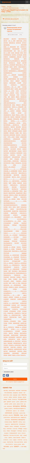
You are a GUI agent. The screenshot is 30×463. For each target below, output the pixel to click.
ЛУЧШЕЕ (24, 165)
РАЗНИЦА (23, 269)
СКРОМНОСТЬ (22, 287)
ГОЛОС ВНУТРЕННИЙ (20, 89)
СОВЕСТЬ (6, 301)
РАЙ (9, 271)
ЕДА (25, 115)
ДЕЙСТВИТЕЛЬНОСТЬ (9, 103)
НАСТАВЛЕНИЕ (22, 195)
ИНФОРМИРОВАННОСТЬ (10, 145)
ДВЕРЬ (17, 97)
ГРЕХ (18, 95)
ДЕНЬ (13, 105)
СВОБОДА (23, 283)
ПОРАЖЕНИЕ (23, 241)
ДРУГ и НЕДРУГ (9, 111)
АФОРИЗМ (23, 45)
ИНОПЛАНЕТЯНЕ (8, 143)
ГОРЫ (17, 93)
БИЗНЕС (21, 392)
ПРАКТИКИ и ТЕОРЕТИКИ (19, 251)
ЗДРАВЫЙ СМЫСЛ (17, 131)
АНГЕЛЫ (6, 43)
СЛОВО (24, 289)
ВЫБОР (18, 81)
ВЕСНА (5, 63)
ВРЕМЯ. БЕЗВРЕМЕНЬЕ (10, 79)
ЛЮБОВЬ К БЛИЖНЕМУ (10, 171)
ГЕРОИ (24, 83)
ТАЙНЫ (24, 315)
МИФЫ (14, 183)
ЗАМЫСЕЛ (23, 129)
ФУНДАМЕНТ (12, 337)
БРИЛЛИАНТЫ (7, 55)
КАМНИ (24, 149)
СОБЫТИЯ (13, 299)
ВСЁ (18, 79)
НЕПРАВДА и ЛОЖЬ (15, 201)
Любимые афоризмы (11, 19)
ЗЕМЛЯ (24, 131)
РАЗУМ (5, 271)
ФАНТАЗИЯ (6, 335)
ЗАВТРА (13, 127)
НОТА (10, 207)
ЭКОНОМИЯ (15, 353)
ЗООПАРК (23, 135)
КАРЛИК (6, 151)
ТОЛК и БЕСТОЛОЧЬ (18, 442)
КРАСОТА (23, 157)
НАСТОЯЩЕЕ (7, 197)
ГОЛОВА (24, 87)
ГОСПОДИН (23, 93)
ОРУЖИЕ (6, 219)
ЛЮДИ (20, 171)
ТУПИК (10, 323)
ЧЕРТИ (24, 343)
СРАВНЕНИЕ (7, 309)
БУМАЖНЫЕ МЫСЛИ (15, 57)
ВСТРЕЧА (6, 81)
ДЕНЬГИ (18, 105)
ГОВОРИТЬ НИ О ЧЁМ (12, 87)
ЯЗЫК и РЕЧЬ (16, 355)
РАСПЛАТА (14, 271)
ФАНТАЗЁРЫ (23, 333)
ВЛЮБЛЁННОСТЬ (15, 69)
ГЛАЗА (5, 85)
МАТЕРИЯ (16, 175)
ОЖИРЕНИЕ (14, 213)
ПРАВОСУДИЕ (7, 251)
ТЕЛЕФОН (23, 319)
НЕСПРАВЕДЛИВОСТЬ (9, 203)
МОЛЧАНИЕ (23, 185)
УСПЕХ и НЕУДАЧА (18, 329)
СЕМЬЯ (25, 435)
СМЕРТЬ (24, 293)
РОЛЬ (9, 279)
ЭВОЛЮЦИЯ (12, 351)
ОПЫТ (24, 217)
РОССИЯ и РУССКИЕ (14, 435)
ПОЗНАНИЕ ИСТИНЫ (11, 237)
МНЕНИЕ (19, 183)
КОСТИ (19, 155)
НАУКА (15, 197)
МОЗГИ (5, 185)
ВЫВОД (5, 399)
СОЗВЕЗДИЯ (23, 303)
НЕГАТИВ (23, 199)
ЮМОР (10, 355)
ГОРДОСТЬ (23, 91)
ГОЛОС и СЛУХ (9, 91)
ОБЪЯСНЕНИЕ (22, 211)
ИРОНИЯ (24, 145)
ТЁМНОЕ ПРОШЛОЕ (10, 321)
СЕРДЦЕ (6, 287)
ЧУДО (24, 347)
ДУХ (25, 113)
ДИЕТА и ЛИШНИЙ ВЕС (19, 107)
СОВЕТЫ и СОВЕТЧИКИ (11, 303)
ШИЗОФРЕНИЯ (18, 349)
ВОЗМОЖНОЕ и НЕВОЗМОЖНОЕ (17, 71)
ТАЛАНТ (6, 317)
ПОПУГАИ (14, 241)
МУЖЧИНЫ (23, 189)
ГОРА (17, 91)
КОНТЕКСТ (6, 153)
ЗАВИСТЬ (15, 410)
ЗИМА (17, 133)
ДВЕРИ (13, 97)
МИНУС (6, 183)
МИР (10, 183)
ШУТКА (24, 349)
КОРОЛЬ (12, 155)
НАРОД (20, 422)
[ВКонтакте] (4, 375)
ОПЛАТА (15, 215)
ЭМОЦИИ (23, 353)
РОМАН (15, 279)
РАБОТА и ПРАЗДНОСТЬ (12, 265)
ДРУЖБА (18, 111)
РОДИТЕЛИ (5, 435)
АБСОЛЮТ (6, 39)
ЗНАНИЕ (22, 410)
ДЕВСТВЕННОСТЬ (21, 99)
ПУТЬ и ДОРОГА (8, 263)
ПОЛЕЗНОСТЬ (7, 239)
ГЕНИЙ (19, 83)
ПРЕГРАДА (6, 253)
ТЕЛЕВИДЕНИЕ (7, 319)
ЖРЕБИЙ (24, 125)
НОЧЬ (14, 207)
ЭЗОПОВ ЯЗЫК (21, 351)
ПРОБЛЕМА (23, 255)
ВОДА (24, 69)
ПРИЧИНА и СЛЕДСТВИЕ (11, 255)
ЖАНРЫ (12, 117)
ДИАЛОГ (13, 401)
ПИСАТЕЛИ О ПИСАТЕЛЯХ (15, 229)
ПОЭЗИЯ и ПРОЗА (9, 247)
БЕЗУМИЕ (23, 49)
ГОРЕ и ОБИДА (9, 93)
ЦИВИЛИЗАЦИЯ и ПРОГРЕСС (12, 341)
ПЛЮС (17, 231)
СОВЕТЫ (24, 301)
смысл (24, 295)
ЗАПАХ (5, 131)
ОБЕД (18, 207)
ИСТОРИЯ (13, 149)
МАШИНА (23, 175)
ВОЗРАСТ (6, 397)
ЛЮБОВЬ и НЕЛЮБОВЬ (15, 169)
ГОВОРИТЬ (23, 85)
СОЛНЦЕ (13, 305)
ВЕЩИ (18, 63)
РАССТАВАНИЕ (22, 271)
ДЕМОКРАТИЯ (7, 105)
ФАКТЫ (11, 333)
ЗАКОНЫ (24, 127)
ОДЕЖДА (6, 213)
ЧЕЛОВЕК (9, 343)
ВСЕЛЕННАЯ (23, 79)
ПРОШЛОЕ (23, 259)
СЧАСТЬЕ (24, 313)
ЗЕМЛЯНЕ (6, 133)
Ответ (24, 221)
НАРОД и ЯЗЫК (13, 195)
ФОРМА (6, 337)
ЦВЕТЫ (24, 337)
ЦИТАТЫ (24, 341)
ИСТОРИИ (6, 149)
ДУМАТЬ (6, 113)
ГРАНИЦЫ (12, 95)
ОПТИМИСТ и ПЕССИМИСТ (12, 217)
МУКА (21, 191)
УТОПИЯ (17, 331)
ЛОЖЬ (5, 165)
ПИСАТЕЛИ (23, 227)
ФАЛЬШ (16, 333)
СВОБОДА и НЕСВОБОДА (12, 285)
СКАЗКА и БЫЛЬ (13, 287)
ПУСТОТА (6, 261)
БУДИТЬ (14, 55)
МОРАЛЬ (6, 187)
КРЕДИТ (6, 159)
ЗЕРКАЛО (12, 133)
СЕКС (21, 435)
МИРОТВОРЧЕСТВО (15, 417)
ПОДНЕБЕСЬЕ (22, 235)
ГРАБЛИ (6, 95)
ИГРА (5, 137)
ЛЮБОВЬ (24, 167)
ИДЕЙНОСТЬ (7, 139)
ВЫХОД (5, 83)
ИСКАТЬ (6, 147)
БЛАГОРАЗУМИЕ (8, 51)
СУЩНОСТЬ (17, 313)
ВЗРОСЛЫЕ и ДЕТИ (21, 65)
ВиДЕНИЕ (6, 67)
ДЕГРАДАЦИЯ (22, 101)
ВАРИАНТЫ (7, 59)
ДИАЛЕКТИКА (7, 107)
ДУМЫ (13, 113)
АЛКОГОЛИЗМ (12, 390)
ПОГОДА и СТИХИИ (10, 235)
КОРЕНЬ (6, 155)
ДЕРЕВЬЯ (24, 105)
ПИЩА (4, 428)
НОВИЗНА (23, 205)
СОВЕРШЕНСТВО (21, 299)
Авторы (9, 6)
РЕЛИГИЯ (23, 433)
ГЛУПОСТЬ (14, 85)
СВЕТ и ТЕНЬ (16, 283)
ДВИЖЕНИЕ (23, 97)
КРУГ (11, 159)
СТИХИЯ (6, 311)
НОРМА (6, 207)
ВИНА (11, 67)
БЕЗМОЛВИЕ (7, 49)
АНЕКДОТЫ (12, 43)
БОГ (15, 51)
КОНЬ (24, 153)
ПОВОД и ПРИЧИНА (15, 233)
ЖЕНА (5, 119)
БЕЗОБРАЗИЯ (15, 49)
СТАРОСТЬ (15, 309)
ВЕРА (25, 59)
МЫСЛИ (6, 193)
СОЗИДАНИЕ (7, 305)
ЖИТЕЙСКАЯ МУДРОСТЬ (11, 125)
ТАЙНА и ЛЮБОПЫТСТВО (12, 315)
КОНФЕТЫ (13, 153)
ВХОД (11, 81)
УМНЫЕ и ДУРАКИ (20, 327)
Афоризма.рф (6, 2)
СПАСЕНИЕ (23, 305)
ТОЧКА (5, 323)
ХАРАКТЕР (19, 337)
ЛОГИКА (24, 163)
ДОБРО (5, 109)
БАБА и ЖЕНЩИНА (10, 47)
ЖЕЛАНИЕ (17, 117)
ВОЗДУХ (6, 71)
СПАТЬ (5, 307)
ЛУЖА (14, 165)
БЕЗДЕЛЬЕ (15, 392)
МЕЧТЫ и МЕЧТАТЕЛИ (15, 179)
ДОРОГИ (24, 109)
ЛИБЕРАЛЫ (23, 161)
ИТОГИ (19, 149)
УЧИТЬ (5, 333)
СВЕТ (10, 283)
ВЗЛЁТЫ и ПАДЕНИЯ (9, 65)
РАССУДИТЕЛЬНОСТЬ (9, 273)
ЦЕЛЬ (5, 339)
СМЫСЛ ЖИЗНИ (8, 297)
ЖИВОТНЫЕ (23, 119)
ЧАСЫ (5, 343)
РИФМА (18, 277)
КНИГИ (24, 151)
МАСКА (24, 171)
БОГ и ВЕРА (22, 51)
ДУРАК (19, 113)
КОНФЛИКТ (19, 153)
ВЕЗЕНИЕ (16, 59)
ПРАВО (24, 249)
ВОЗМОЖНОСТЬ (8, 73)
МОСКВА (14, 187)
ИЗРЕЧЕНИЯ (8, 413)
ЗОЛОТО (18, 135)
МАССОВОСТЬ (22, 173)
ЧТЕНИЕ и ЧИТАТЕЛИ (15, 345)
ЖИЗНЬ (5, 121)
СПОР (24, 307)
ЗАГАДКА (18, 127)
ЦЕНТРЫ (24, 339)
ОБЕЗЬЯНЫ (23, 207)
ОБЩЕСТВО (15, 211)
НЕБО (18, 199)
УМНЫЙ (6, 329)
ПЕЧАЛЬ (6, 227)
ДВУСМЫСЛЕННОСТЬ (9, 99)
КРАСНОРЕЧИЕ (16, 157)
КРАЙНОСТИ (7, 157)
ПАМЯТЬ (11, 426)
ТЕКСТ (24, 317)
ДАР (9, 97)
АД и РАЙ (11, 41)
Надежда (6, 195)
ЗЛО (21, 133)
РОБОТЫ (24, 277)
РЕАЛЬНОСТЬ (7, 275)
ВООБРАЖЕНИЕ (22, 75)
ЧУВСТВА (23, 345)
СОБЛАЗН (6, 299)
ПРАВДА (24, 247)
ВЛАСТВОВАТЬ (22, 67)
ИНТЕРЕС (24, 143)
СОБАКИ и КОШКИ (20, 297)
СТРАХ (20, 34)
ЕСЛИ (5, 406)
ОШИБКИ (23, 223)
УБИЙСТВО (23, 323)
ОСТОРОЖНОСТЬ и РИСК (12, 221)
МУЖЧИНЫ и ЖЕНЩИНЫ (11, 191)
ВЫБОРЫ (24, 81)
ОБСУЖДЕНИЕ (7, 211)
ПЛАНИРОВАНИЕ (8, 231)
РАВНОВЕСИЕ (7, 267)
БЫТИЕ (24, 57)
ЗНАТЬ (24, 133)
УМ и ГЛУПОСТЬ (9, 327)
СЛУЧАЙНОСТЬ (8, 293)
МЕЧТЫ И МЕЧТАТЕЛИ (13, 34)
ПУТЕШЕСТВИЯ (16, 261)
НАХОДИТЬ (23, 197)
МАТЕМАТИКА (7, 175)
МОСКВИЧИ (23, 187)
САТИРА (6, 283)
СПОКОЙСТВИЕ (15, 307)
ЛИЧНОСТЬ (18, 163)
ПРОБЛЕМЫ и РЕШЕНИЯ (11, 257)
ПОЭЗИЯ (24, 245)
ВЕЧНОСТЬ (12, 63)
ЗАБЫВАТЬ (6, 127)
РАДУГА (24, 267)
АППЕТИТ (18, 43)
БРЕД (25, 53)
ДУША (13, 115)
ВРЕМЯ (24, 77)
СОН (18, 305)
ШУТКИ (6, 351)
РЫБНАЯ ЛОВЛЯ (21, 281)
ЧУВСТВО (6, 347)
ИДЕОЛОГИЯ (16, 139)
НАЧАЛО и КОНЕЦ (9, 199)
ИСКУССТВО (13, 147)
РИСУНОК (12, 277)
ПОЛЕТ (15, 239)
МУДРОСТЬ (15, 189)
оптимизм (23, 215)
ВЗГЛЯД (24, 63)
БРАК (21, 53)
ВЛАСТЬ (6, 69)
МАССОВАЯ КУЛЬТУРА (10, 173)
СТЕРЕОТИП (23, 309)
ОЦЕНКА (16, 223)
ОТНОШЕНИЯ (7, 223)
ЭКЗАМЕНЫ (7, 353)
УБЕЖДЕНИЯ (16, 323)
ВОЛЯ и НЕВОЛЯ (10, 75)
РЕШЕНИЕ (6, 277)
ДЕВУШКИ (6, 101)
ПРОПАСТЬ (23, 257)
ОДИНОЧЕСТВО (14, 424)
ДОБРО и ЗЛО (14, 109)
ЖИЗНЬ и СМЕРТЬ (18, 121)
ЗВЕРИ (9, 131)
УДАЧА (5, 325)
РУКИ (25, 279)
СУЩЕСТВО (10, 313)
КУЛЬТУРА (23, 159)
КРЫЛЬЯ (16, 159)
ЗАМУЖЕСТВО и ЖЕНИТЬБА (12, 129)
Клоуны (20, 151)
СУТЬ (5, 313)
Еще (4, 448)
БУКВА (24, 55)
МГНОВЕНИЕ (7, 177)
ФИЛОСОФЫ (23, 335)
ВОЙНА (24, 73)
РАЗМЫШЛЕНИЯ (13, 433)
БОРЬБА (17, 53)
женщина (9, 119)
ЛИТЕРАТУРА (7, 163)
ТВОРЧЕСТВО (13, 317)
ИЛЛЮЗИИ (23, 141)
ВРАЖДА (15, 77)
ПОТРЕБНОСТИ (8, 245)
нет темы (23, 446)
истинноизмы (22, 147)
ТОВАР (24, 321)
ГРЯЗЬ (5, 97)
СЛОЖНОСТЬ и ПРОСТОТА (15, 291)
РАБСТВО (23, 265)
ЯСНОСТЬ (23, 355)
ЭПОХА (5, 355)
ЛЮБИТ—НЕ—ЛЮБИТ (9, 167)
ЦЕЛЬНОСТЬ (11, 339)
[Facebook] (7, 375)
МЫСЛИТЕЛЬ (11, 193)
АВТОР (5, 41)
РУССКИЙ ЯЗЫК (9, 281)
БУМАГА (6, 57)
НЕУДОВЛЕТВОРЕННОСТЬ (10, 205)
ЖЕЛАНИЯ (23, 117)
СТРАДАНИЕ (12, 311)
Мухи (25, 191)
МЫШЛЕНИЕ (19, 193)
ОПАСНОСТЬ (23, 213)
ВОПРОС (6, 77)
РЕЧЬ (25, 275)
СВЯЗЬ (24, 285)
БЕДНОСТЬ (23, 47)
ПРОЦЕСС (16, 259)
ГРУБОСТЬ (23, 95)
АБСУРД (14, 39)
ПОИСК (24, 237)
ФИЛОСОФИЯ (14, 335)
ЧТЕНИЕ (6, 345)
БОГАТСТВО (6, 395)
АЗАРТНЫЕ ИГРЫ (21, 41)
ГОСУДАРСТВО (22, 399)
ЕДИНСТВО (7, 117)
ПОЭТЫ (19, 247)
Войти (15, 379)
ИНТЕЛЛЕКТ (15, 413)
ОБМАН (6, 209)
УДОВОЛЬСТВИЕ (21, 325)
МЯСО (24, 193)
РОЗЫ (5, 279)
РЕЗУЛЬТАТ (17, 275)
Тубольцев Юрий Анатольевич (11, 8)
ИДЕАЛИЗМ (23, 137)
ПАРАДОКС (6, 225)
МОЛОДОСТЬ (13, 185)
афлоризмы (7, 45)
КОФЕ (24, 155)
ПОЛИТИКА (23, 239)
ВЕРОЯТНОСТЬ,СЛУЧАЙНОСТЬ (12, 61)
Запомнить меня (8, 372)
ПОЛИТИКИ (15, 428)
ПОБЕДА (24, 231)
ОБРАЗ (12, 209)
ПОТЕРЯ (16, 243)
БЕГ (18, 47)
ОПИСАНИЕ (7, 215)
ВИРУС (15, 67)
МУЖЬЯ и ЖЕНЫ (8, 422)
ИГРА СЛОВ (11, 137)
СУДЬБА (24, 311)
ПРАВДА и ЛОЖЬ (9, 249)
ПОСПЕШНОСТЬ (8, 243)
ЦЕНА (18, 339)
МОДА (24, 183)
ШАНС (5, 349)
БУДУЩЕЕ (19, 55)
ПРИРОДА (19, 431)
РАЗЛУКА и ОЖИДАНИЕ (11, 269)
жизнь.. (24, 123)
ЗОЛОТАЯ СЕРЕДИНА (9, 135)
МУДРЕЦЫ (6, 189)
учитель (24, 331)
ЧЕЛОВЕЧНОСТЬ (17, 343)
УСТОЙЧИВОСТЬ (8, 331)
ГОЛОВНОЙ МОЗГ (9, 89)
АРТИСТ (24, 43)
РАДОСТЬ (16, 267)
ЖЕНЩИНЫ (16, 119)
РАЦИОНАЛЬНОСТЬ (21, 273)
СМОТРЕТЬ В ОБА (12, 295)
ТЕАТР (20, 317)
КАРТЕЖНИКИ (12, 151)
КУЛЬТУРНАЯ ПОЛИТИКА (11, 161)
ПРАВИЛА (18, 249)
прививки (24, 253)
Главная (3, 6)
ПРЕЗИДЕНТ (13, 431)
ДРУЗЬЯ (24, 111)
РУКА (20, 279)
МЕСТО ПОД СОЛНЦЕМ (19, 177)
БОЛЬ (12, 53)
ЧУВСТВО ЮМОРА (16, 347)
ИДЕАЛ (17, 137)
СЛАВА (5, 289)
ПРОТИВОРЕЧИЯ (8, 259)
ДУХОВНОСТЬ (7, 115)
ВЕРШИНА (23, 61)
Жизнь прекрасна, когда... (12, 123)
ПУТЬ (25, 261)
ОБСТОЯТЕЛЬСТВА (21, 209)
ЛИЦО (13, 163)
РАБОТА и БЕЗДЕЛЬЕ (20, 263)
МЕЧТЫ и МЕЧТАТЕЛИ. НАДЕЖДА (15, 181)
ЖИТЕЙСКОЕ (9, 410)
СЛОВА (15, 289)
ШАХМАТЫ (10, 349)
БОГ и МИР (7, 53)
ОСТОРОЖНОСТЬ (21, 219)
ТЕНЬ (19, 321)
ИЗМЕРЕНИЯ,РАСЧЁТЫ (10, 141)
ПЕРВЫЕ (14, 225)
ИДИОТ (24, 139)
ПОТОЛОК (23, 243)
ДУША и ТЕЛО (20, 115)
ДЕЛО (25, 103)
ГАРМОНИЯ (12, 83)
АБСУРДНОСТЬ (22, 39)
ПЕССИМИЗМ (22, 225)
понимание (6, 241)
